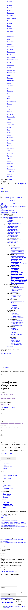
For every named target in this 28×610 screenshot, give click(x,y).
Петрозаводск (11, 70)
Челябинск (10, 28)
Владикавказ (10, 140)
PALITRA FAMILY (13, 226)
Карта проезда (4, 517)
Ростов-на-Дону (11, 18)
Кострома (10, 163)
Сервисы (5, 497)
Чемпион (10, 220)
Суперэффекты (15, 265)
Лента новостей (15, 340)
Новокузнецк (11, 57)
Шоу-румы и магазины (17, 283)
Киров (9, 132)
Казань (9, 135)
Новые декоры (12, 242)
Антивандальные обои (17, 272)
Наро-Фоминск (11, 101)
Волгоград (10, 91)
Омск (8, 98)
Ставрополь (10, 80)
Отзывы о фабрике (16, 343)
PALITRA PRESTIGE (14, 232)
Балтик (10, 221)
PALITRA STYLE (13, 233)
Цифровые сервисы (15, 293)
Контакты (4, 186)
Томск (9, 26)
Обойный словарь (16, 262)
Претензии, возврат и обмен (19, 281)
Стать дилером (7, 494)
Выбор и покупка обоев (17, 277)
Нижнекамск (11, 36)
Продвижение (13, 299)
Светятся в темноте (13, 241)
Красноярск (10, 148)
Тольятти (9, 119)
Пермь (9, 62)
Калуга (9, 88)
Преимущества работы (17, 287)
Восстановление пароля (10, 571)
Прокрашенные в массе (14, 239)
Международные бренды (10, 475)
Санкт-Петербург (12, 7)
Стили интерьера (15, 268)
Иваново (9, 122)
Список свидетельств (17, 322)
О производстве (14, 254)
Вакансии (13, 338)
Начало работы (14, 286)
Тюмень (9, 158)
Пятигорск (10, 78)
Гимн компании (15, 341)
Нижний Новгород (12, 59)
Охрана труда (14, 329)
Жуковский (10, 171)
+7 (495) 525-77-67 (6, 353)
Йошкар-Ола (10, 46)
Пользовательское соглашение (9, 520)
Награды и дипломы (16, 325)
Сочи (8, 96)
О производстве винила (17, 256)
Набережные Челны (12, 41)
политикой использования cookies (12, 452)
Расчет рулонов (15, 248)
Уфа (8, 130)
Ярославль (10, 166)
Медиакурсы (14, 305)
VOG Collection (12, 236)
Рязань (9, 161)
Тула (8, 109)
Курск (9, 75)
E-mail (19, 604)
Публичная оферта (8, 488)
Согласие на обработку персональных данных (13, 523)
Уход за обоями (15, 278)
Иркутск (9, 156)
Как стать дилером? (16, 289)
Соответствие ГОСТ (16, 323)
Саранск (9, 23)
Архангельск (10, 124)
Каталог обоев (9, 214)
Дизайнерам (14, 292)
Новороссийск (11, 117)
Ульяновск (10, 179)
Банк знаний (13, 304)
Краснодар (10, 31)
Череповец (10, 176)
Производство (13, 311)
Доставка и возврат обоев (10, 487)
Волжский (10, 49)
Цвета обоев (14, 271)
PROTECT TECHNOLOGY (15, 244)
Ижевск (9, 104)
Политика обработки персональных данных (13, 522)
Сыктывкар (10, 65)
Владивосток (11, 15)
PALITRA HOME (13, 227)
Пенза (9, 83)
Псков (9, 67)
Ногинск (9, 111)
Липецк (9, 33)
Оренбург (10, 145)
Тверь (8, 150)
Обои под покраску (16, 274)
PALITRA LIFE (12, 229)
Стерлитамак (11, 72)
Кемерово (10, 153)
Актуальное (13, 337)
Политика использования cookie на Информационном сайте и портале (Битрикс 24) (14, 525)
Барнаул (9, 44)
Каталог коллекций (8, 473)
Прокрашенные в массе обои (19, 263)
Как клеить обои (15, 247)
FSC (12, 331)
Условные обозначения (17, 250)
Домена (10, 218)
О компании (11, 310)
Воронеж (9, 93)
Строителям (14, 290)
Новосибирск (11, 52)
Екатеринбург (11, 169)
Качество (13, 332)
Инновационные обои (13, 238)
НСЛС (12, 335)
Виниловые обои (15, 260)
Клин (8, 106)
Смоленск (10, 137)
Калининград (11, 13)
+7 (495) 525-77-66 (6, 515)
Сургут (9, 54)
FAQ (11, 275)
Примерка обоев (15, 296)
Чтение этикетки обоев (17, 253)
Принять (8, 458)
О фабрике (14, 313)
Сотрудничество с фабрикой (19, 280)
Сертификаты (13, 319)
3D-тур (5, 468)
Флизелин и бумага (16, 259)
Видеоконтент (15, 308)
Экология (13, 328)
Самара (9, 10)
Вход (2, 571)
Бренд (8, 224)
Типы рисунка (15, 269)
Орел (8, 39)
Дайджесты (14, 307)
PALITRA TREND (13, 235)
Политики (12, 326)
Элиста (9, 143)
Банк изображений (16, 295)
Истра (9, 127)
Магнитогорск (11, 114)
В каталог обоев (9, 210)
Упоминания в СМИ (16, 344)
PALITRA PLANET (13, 230)
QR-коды (13, 298)
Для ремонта (6, 502)
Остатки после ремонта (17, 251)
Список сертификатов (17, 320)
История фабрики (16, 316)
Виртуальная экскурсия (17, 317)
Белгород (9, 174)
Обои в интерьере (15, 266)
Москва (9, 1)
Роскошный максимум (14, 223)
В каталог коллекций (11, 212)
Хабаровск (10, 85)
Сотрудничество (12, 284)
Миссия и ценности (16, 334)
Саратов (9, 20)
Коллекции (10, 215)
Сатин (10, 217)
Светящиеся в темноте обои (18, 257)
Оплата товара (7, 485)
